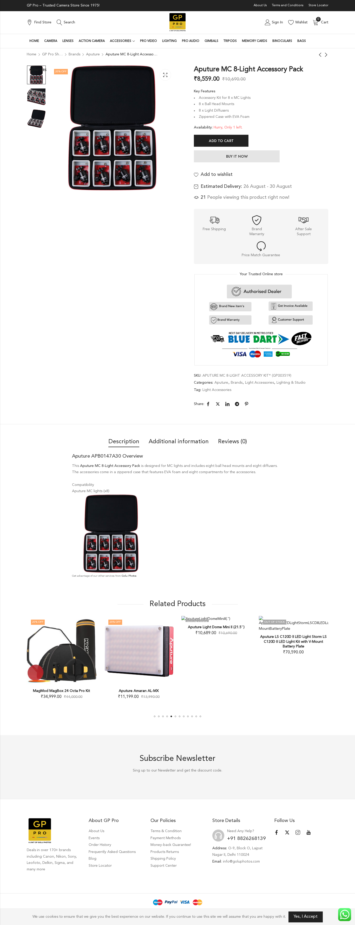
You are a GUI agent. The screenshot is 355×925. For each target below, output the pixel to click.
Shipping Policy (163, 858)
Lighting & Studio (291, 382)
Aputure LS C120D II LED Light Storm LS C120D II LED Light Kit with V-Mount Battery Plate (293, 641)
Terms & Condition (166, 831)
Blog (92, 858)
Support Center (163, 866)
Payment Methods (165, 838)
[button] (154, 716)
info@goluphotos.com (241, 861)
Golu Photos (129, 576)
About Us (260, 5)
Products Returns (164, 852)
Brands (236, 382)
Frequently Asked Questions (112, 852)
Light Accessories (259, 382)
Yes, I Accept (306, 917)
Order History (100, 845)
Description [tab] (123, 442)
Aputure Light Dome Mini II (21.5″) (216, 627)
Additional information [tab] (179, 442)
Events (94, 838)
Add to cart (221, 140)
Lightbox (165, 74)
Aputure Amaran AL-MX (139, 690)
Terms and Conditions (287, 5)
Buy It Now (237, 156)
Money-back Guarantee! (170, 845)
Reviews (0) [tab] (232, 442)
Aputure (221, 382)
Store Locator (318, 5)
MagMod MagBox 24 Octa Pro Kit (61, 690)
